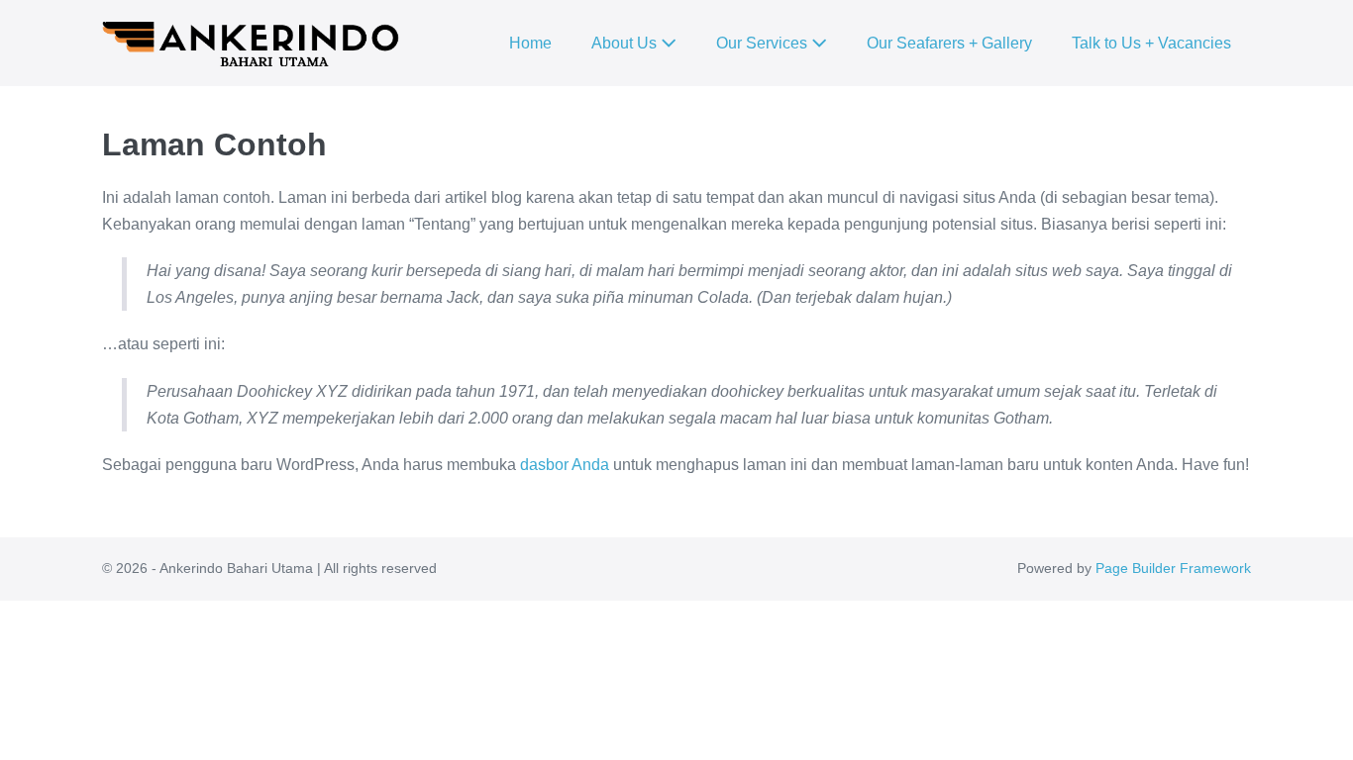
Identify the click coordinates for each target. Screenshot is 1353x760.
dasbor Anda (564, 464)
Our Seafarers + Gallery (949, 43)
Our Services (763, 43)
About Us (626, 43)
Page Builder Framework (1173, 568)
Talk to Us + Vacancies (1151, 43)
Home (530, 43)
